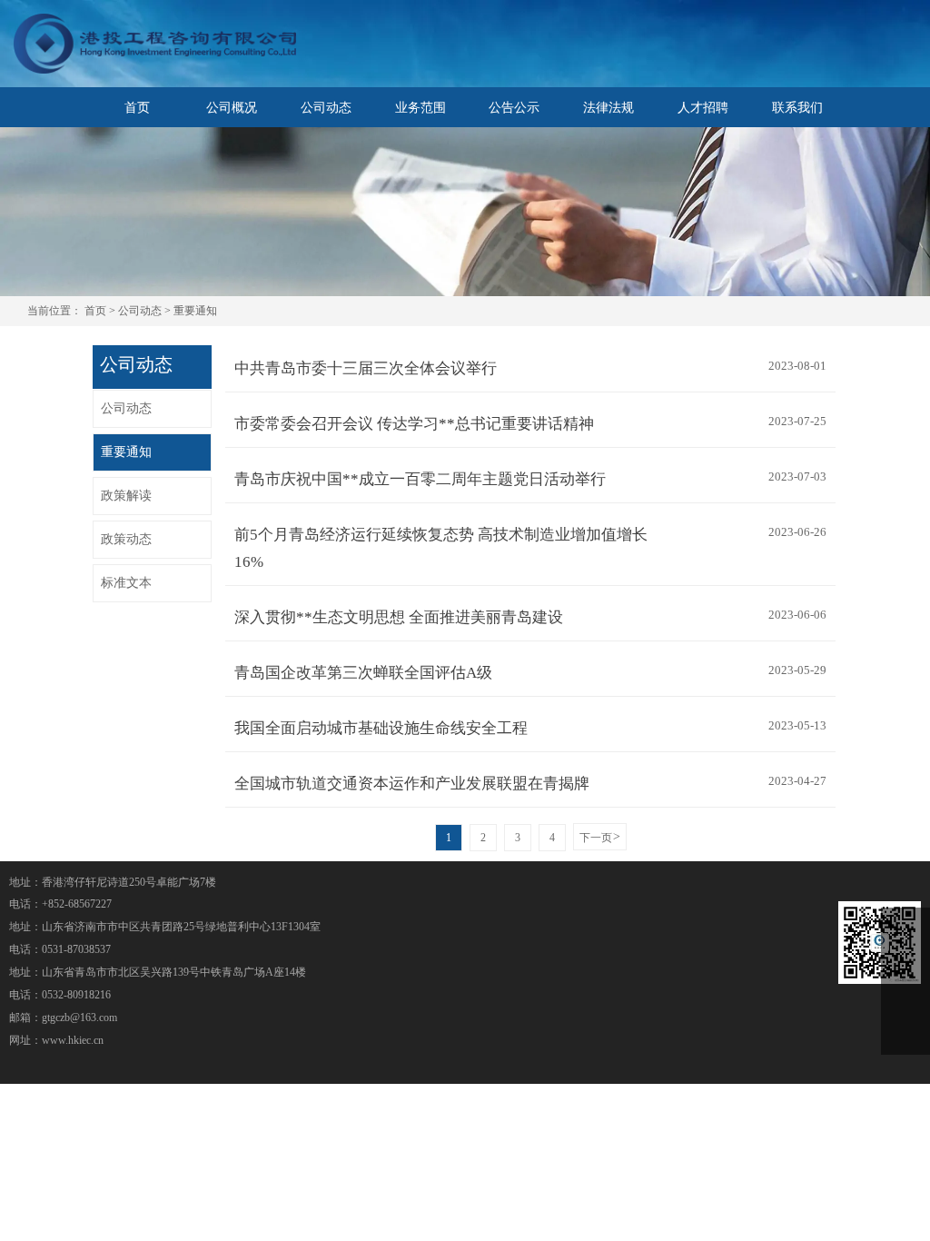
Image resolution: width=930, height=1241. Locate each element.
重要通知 (195, 311)
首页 (95, 311)
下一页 (599, 837)
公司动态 (140, 311)
